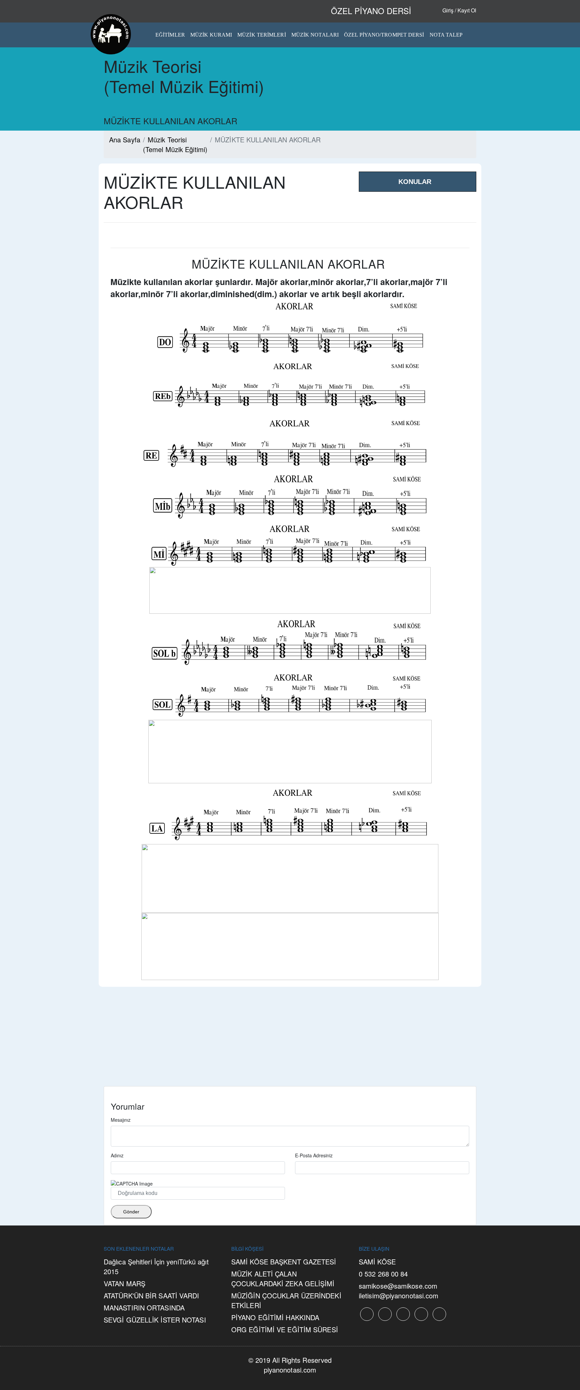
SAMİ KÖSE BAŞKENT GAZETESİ (283, 1261)
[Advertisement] (290, 1039)
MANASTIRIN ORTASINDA (144, 1307)
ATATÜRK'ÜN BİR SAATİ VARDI (151, 1295)
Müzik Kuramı (211, 35)
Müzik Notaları (315, 35)
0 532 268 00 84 (383, 1274)
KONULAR (414, 181)
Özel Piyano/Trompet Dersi (384, 35)
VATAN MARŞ (124, 1283)
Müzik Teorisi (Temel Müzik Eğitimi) (175, 144)
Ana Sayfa (124, 139)
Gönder (131, 1211)
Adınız (117, 1155)
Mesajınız (121, 1119)
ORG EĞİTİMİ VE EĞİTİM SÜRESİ (284, 1329)
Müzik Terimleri (261, 35)
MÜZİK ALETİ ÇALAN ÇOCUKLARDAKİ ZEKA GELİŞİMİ (283, 1278)
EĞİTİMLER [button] (170, 35)
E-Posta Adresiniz (314, 1155)
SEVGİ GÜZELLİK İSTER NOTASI (155, 1320)
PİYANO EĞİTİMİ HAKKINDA (275, 1317)
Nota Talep (446, 35)
